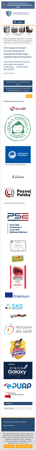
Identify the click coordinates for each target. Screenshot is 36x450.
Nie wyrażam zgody (24, 446)
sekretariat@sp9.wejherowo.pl (19, 3)
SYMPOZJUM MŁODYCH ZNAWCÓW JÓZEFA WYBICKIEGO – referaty (18, 89)
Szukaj (29, 96)
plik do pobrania (9, 73)
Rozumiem (9, 446)
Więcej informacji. (9, 425)
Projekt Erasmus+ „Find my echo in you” (18, 83)
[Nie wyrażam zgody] (34, 441)
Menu (20, 22)
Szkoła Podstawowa (10, 39)
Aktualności (20, 39)
